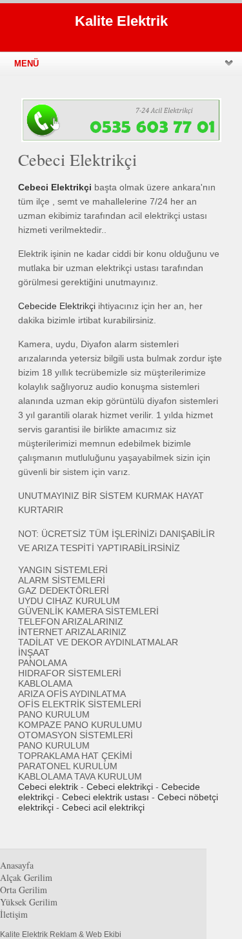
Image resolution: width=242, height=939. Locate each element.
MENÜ (26, 63)
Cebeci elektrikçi (119, 787)
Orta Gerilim (23, 889)
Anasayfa (17, 865)
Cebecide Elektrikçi (57, 306)
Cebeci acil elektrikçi (103, 807)
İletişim (14, 914)
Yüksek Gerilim (28, 902)
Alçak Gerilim (26, 877)
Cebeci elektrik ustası (105, 797)
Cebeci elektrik (48, 787)
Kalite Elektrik (121, 21)
